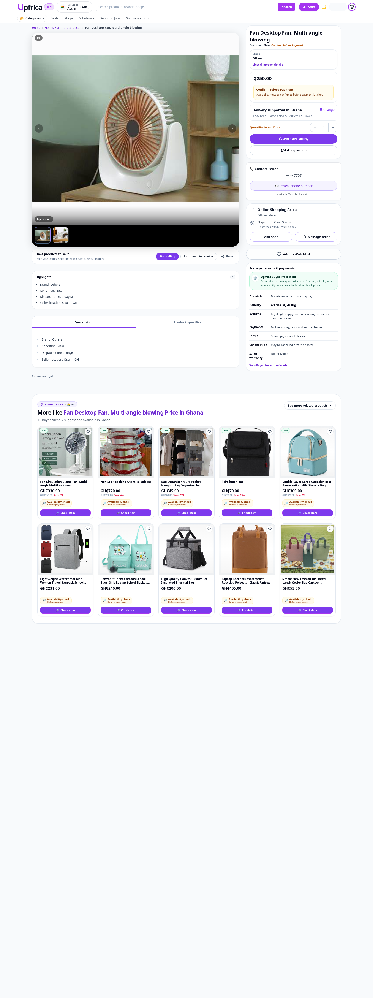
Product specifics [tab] (187, 322)
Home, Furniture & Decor (63, 27)
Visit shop (271, 237)
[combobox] (187, 7)
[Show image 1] (43, 235)
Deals (54, 18)
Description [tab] (83, 322)
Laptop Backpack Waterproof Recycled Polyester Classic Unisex (246, 581)
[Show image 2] (61, 235)
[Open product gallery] (135, 129)
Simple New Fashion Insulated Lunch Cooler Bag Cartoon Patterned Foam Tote (304, 581)
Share (229, 256)
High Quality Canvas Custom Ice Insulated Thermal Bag (184, 581)
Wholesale (86, 18)
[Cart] (352, 7)
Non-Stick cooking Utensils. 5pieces (126, 482)
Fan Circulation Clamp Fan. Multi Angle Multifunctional (63, 483)
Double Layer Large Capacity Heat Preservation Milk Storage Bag (307, 483)
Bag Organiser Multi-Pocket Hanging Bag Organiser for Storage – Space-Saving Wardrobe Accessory (185, 484)
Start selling (167, 256)
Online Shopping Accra (277, 209)
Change (329, 110)
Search (287, 7)
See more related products (308, 405)
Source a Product (138, 18)
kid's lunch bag (233, 482)
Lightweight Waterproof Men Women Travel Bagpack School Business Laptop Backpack (62, 581)
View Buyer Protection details (268, 365)
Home (36, 27)
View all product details (268, 65)
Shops (69, 18)
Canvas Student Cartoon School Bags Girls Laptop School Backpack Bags (125, 581)
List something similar (198, 256)
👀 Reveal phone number (294, 186)
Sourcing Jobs (110, 18)
